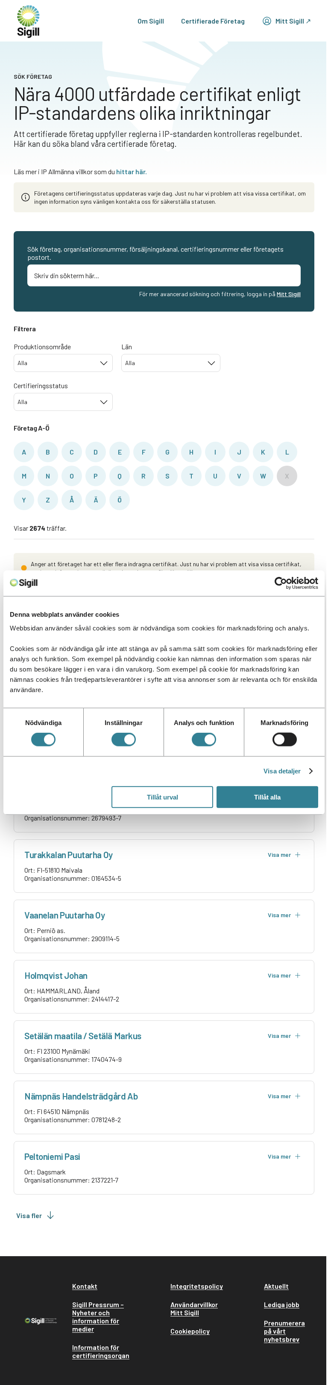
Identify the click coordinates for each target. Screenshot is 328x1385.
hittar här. (131, 171)
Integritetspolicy (196, 1286)
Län (126, 346)
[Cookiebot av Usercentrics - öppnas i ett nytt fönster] (280, 583)
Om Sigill (151, 21)
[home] (28, 21)
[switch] (123, 739)
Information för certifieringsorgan (100, 1351)
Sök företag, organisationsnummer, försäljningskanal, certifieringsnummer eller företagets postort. (155, 253)
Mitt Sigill (289, 293)
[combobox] (63, 363)
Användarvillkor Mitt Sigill (194, 1308)
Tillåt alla (267, 796)
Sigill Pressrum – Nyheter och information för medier (98, 1316)
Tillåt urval (162, 796)
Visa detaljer (282, 771)
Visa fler (29, 1215)
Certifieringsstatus (41, 385)
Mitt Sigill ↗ (293, 21)
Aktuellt (276, 1286)
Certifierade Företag (213, 21)
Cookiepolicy (190, 1331)
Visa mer (279, 854)
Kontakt (84, 1286)
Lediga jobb (281, 1304)
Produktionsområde (42, 346)
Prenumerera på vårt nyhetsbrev (284, 1331)
